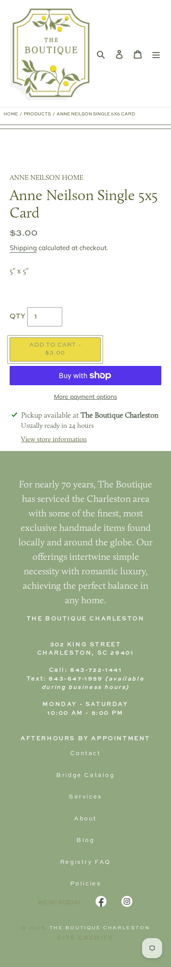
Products (37, 114)
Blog (85, 840)
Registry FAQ (85, 862)
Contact (85, 753)
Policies (85, 884)
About (85, 819)
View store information (54, 439)
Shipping (23, 248)
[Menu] (156, 53)
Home (11, 114)
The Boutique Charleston (100, 928)
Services (85, 797)
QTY (17, 316)
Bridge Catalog (85, 775)
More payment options (85, 397)
